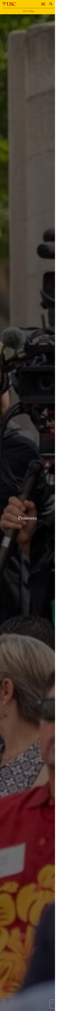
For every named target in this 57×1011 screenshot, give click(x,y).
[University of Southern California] (9, 4)
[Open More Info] (52, 1002)
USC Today (28, 11)
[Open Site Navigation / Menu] (43, 4)
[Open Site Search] (50, 4)
